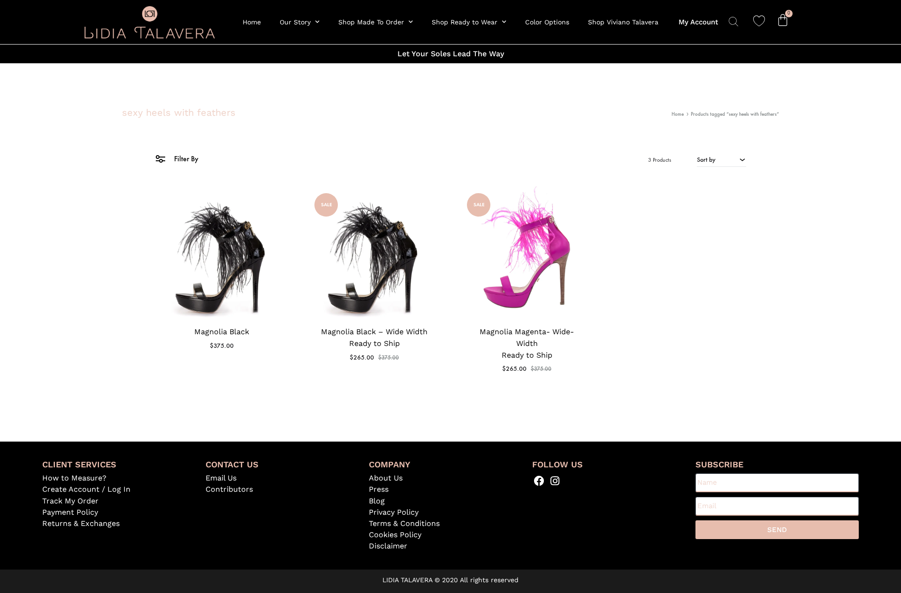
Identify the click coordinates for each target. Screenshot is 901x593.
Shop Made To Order (371, 22)
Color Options (547, 22)
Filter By (185, 158)
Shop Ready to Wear (464, 22)
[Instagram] (555, 480)
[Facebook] (539, 480)
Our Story (295, 22)
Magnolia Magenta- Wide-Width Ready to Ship (527, 343)
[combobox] (721, 159)
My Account (698, 22)
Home (252, 22)
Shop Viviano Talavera (623, 22)
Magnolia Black (221, 331)
